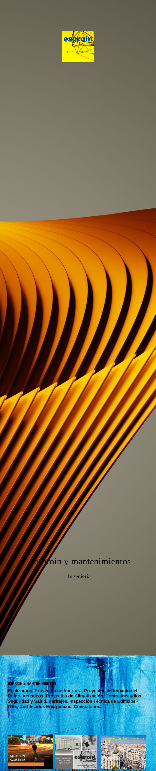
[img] (78, 327)
